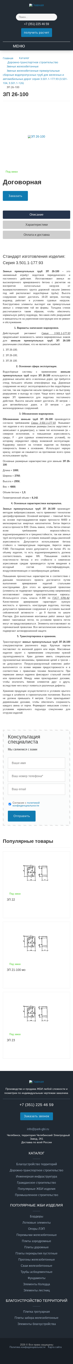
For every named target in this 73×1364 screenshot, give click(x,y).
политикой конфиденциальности (26, 804)
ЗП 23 (11, 1040)
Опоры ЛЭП (36, 1228)
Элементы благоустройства (36, 1324)
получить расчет (36, 32)
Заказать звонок (36, 1116)
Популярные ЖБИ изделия (36, 1188)
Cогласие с (26, 804)
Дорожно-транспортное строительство (36, 1170)
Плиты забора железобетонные (36, 1317)
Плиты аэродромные (36, 1241)
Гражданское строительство (36, 1182)
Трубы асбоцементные (36, 1271)
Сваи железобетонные (36, 1265)
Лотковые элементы (36, 1222)
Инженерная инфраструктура (36, 1176)
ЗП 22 (11, 899)
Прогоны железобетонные (36, 1259)
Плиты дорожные (36, 1247)
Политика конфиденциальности (27, 1347)
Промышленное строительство (36, 1195)
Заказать (15, 195)
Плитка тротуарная (36, 1311)
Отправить (21, 816)
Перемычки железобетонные (36, 1235)
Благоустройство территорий (36, 1164)
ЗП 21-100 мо (16, 969)
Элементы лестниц (36, 1290)
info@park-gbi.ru (38, 1129)
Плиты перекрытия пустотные (36, 1253)
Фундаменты (36, 1278)
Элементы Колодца (36, 1284)
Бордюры (36, 1216)
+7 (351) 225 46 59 (36, 24)
